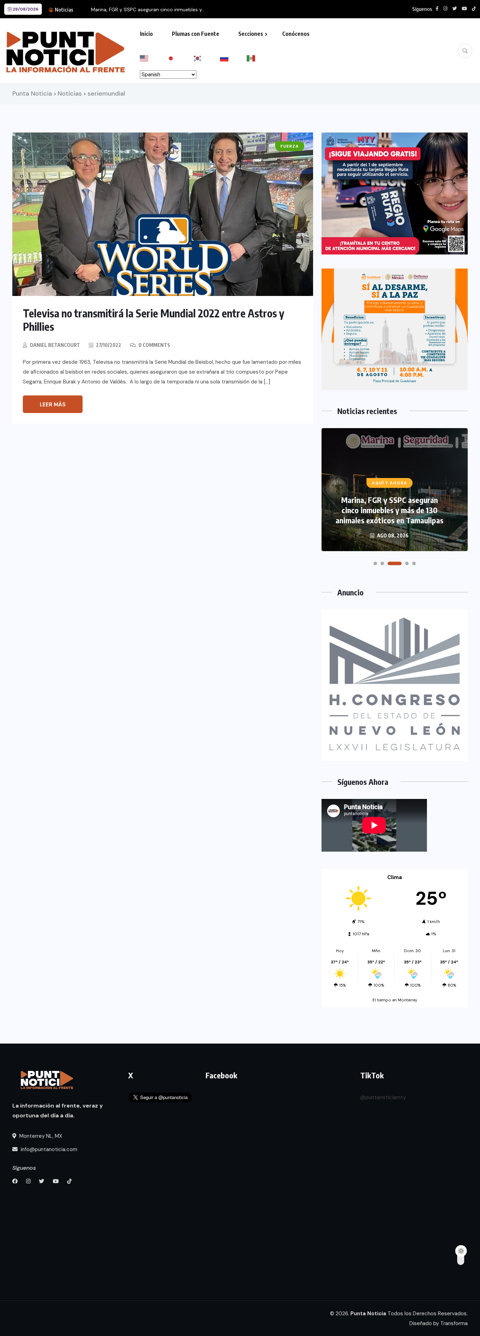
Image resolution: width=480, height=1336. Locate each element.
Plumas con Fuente (195, 33)
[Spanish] (260, 58)
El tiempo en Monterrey (394, 1000)
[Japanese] (180, 58)
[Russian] (233, 58)
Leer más (53, 404)
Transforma (454, 1323)
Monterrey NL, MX (40, 1136)
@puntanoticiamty (383, 1097)
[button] (375, 563)
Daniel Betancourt (55, 345)
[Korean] (206, 58)
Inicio (146, 33)
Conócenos (296, 33)
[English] (153, 58)
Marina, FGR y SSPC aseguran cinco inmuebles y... (148, 9)
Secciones (250, 33)
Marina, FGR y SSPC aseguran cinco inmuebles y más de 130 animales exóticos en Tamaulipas (389, 510)
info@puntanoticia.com (48, 1149)
